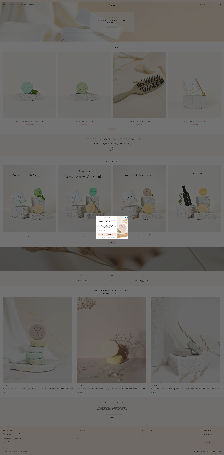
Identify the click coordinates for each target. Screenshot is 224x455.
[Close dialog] (126, 217)
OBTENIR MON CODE (107, 234)
